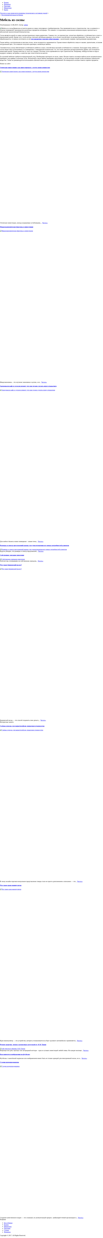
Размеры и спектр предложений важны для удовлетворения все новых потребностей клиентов (34, 545)
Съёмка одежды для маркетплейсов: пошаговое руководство (22, 726)
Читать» (45, 223)
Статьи (6, 1230)
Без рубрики (8, 1223)
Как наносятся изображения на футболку (15, 1054)
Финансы (7, 4)
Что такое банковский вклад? (11, 565)
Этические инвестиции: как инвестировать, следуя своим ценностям (25, 67)
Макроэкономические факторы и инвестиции (16, 227)
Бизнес (6, 2)
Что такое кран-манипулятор (10, 885)
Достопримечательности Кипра (12, 15)
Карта (6, 10)
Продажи (7, 6)
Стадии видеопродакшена (9, 1062)
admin (26, 25)
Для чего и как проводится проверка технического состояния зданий (23, 13)
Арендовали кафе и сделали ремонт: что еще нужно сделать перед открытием (28, 386)
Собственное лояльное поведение (12, 555)
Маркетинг (8, 8)
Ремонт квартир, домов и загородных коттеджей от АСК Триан (23, 1044)
